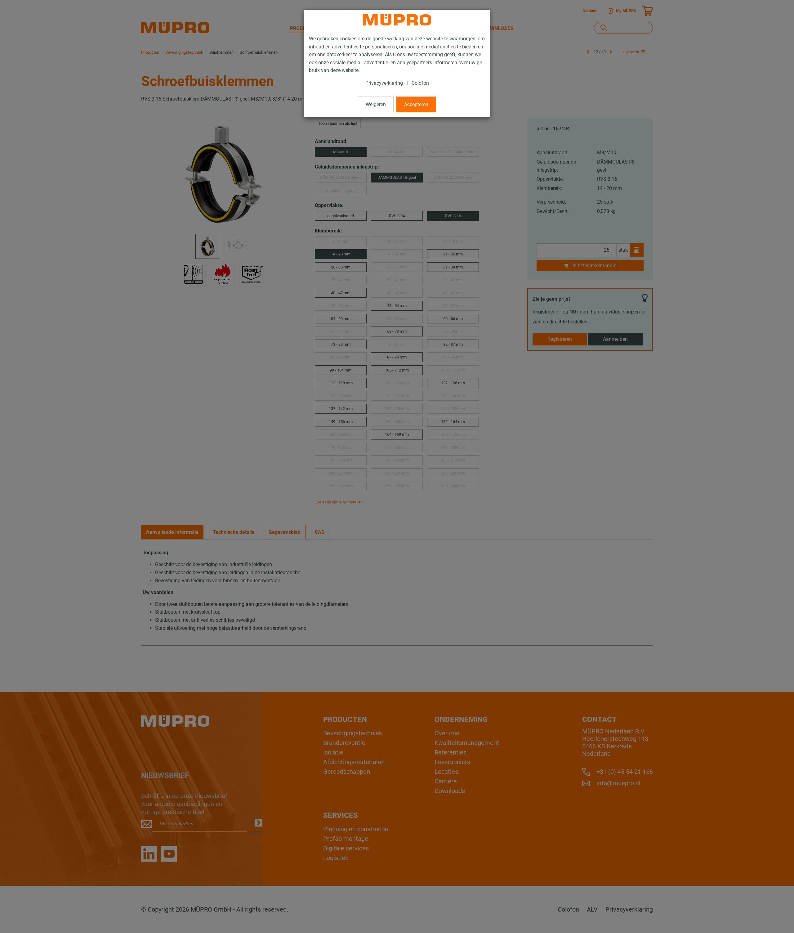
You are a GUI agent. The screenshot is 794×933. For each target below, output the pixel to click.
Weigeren (376, 104)
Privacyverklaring (384, 83)
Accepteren (416, 104)
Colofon (420, 83)
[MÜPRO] (397, 19)
